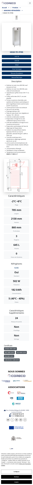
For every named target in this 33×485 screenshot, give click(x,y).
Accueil (4, 8)
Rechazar (16, 477)
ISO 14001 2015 (9, 352)
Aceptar (16, 482)
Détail (16, 65)
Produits (15, 8)
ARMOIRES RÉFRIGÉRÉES (12, 10)
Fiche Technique (16, 69)
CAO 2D (17, 56)
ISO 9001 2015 (9, 356)
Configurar (16, 471)
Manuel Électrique (17, 77)
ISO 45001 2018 (21, 352)
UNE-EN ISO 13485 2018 (12, 360)
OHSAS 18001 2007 (10, 349)
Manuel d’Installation (17, 73)
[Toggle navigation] (30, 3)
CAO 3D (17, 61)
